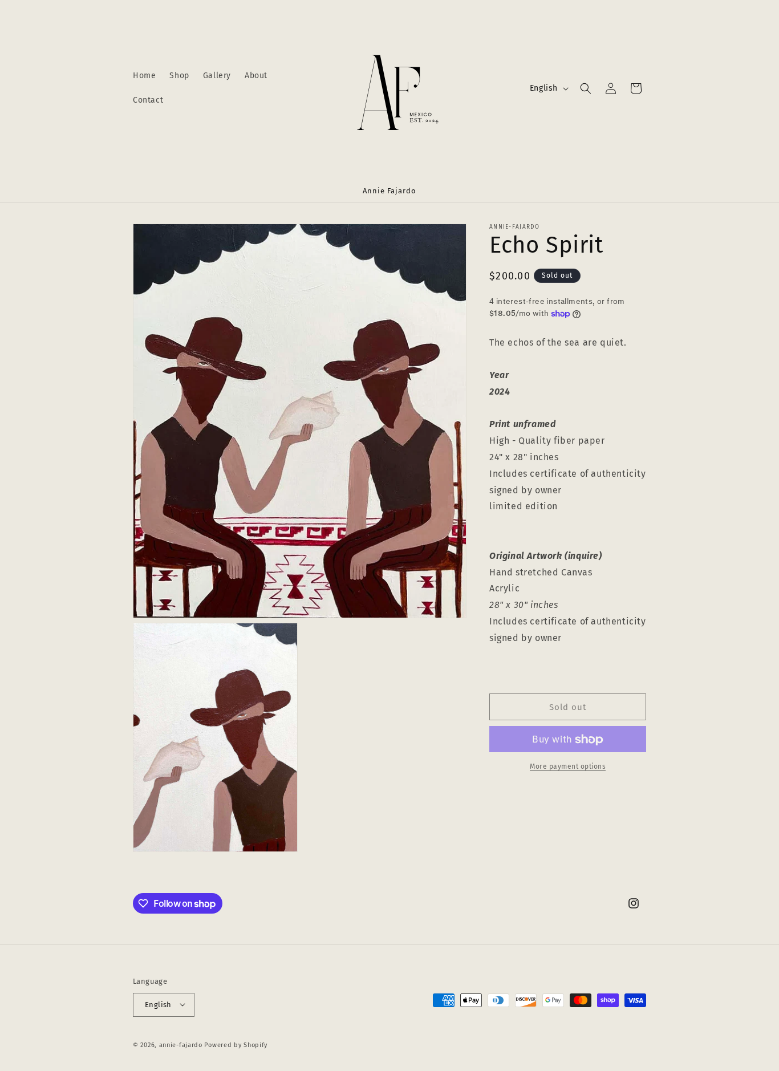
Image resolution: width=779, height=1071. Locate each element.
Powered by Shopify (235, 1044)
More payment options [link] (568, 767)
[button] (585, 88)
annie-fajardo (180, 1044)
